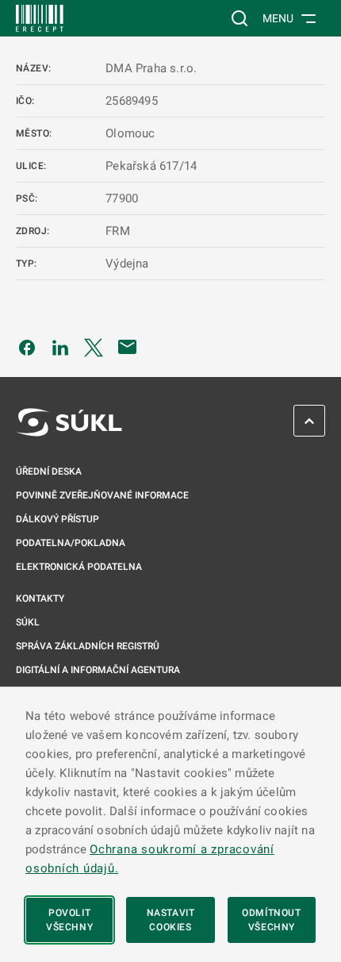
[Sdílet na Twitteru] (93, 347)
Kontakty (40, 598)
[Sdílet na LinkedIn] (60, 347)
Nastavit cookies (171, 920)
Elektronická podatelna (79, 566)
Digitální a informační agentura (98, 669)
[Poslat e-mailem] (128, 347)
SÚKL (28, 622)
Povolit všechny (69, 920)
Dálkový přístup (57, 519)
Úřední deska (49, 471)
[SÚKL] (39, 18)
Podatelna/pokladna (70, 542)
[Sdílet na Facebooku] (27, 347)
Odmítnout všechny (271, 920)
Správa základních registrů (87, 646)
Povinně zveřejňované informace (102, 495)
